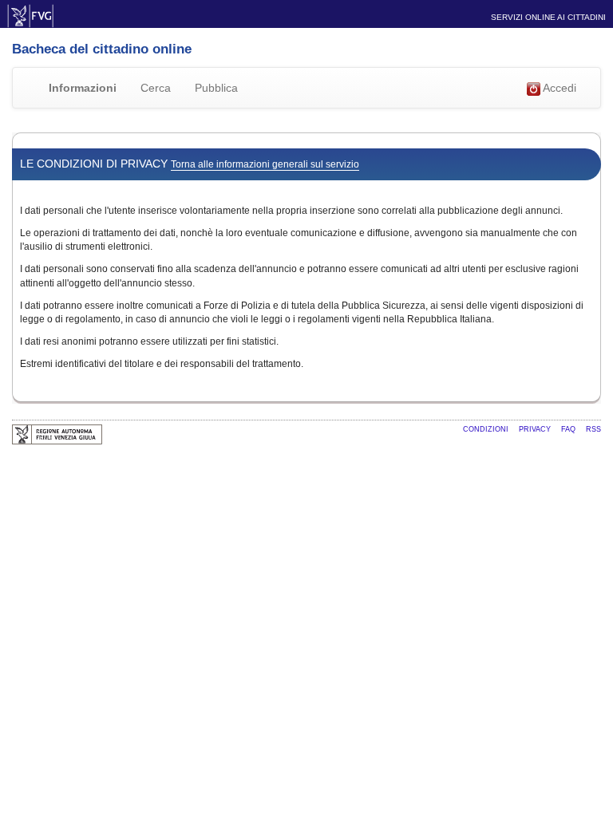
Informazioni (83, 87)
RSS (593, 429)
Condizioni (487, 429)
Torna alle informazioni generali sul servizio (265, 164)
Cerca (155, 87)
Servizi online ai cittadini (548, 17)
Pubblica (216, 87)
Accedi (558, 87)
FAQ (569, 429)
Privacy (536, 429)
